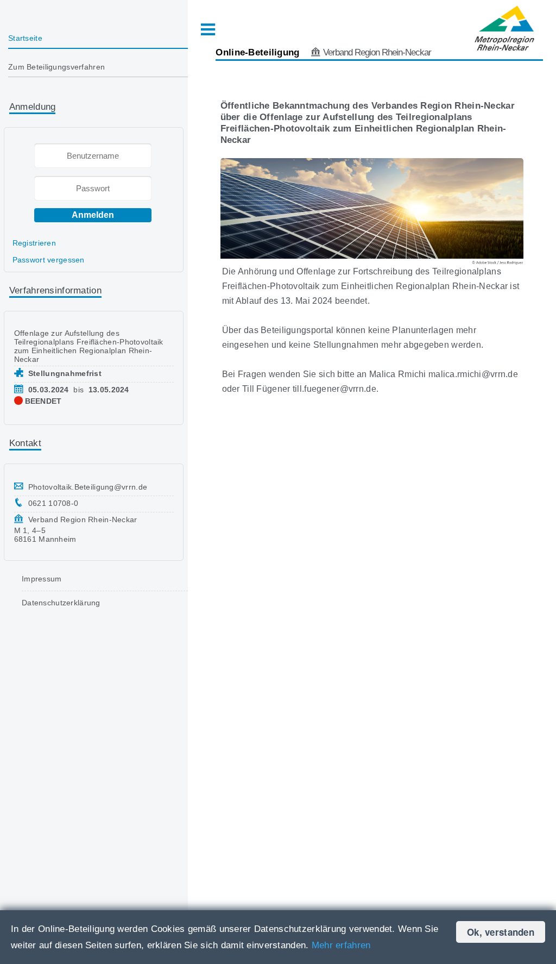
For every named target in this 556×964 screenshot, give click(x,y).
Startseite (25, 38)
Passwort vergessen (48, 259)
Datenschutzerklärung (61, 602)
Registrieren (34, 243)
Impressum (42, 578)
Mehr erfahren (341, 945)
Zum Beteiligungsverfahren (56, 66)
